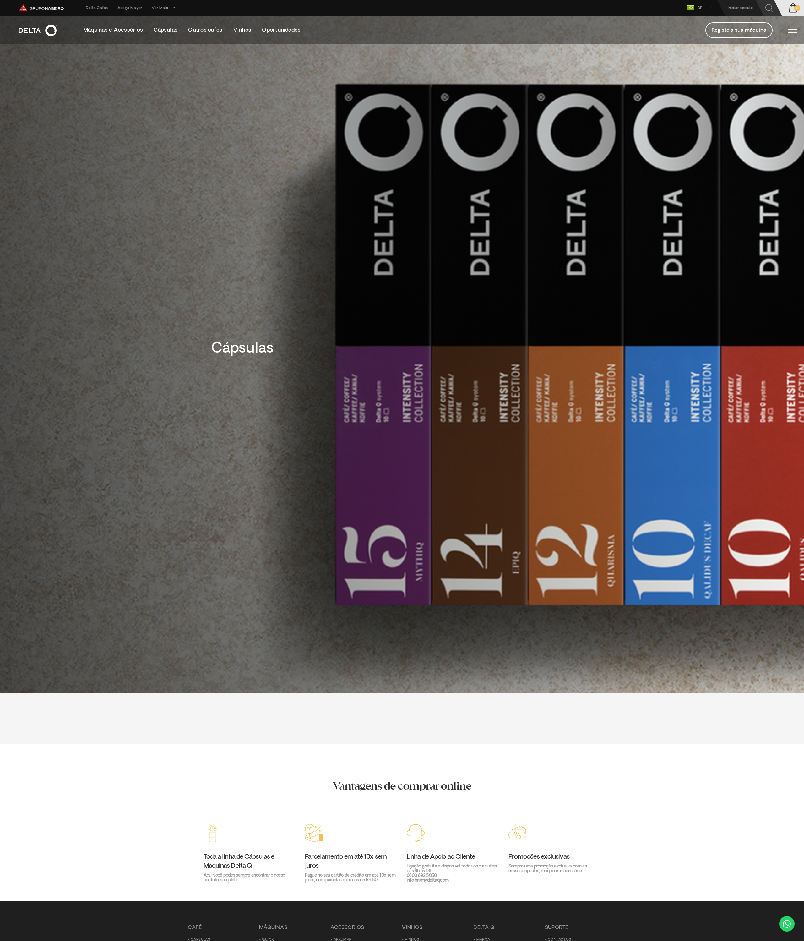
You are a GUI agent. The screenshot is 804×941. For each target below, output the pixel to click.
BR (701, 8)
